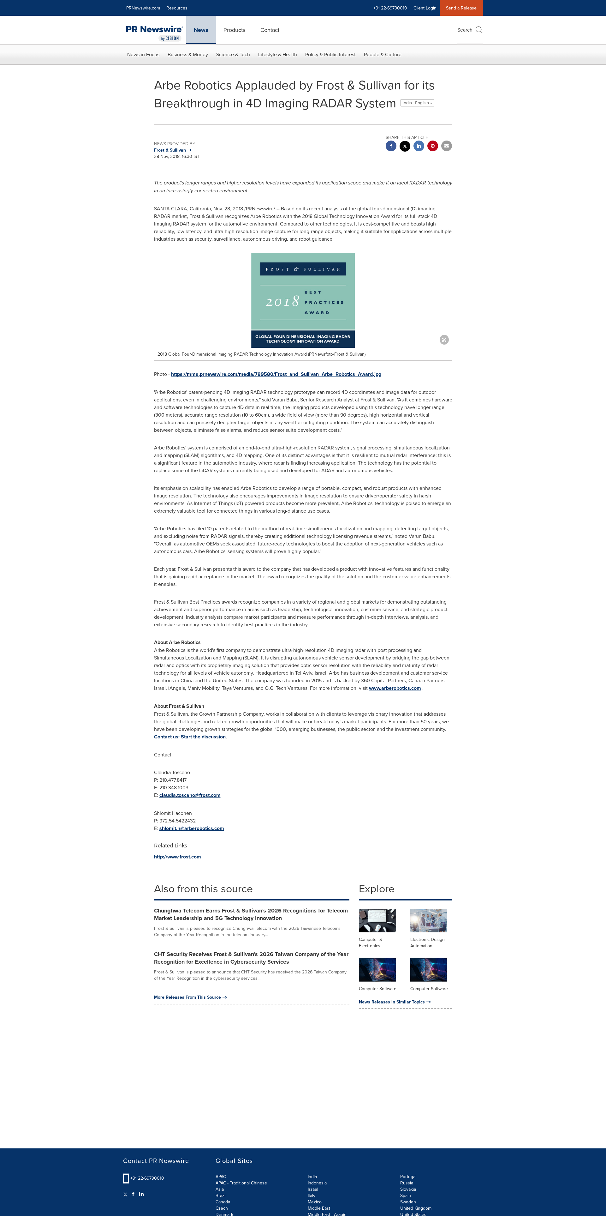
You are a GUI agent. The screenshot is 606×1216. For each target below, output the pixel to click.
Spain (405, 1195)
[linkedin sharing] (418, 147)
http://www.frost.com (177, 856)
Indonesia (317, 1183)
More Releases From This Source (187, 997)
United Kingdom (415, 1208)
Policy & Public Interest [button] (330, 54)
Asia (220, 1189)
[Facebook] (133, 1194)
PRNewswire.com (143, 8)
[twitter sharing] (405, 147)
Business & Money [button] (188, 54)
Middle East (319, 1208)
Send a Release (461, 8)
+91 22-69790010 (147, 1178)
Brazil (221, 1195)
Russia (406, 1183)
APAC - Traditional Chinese (241, 1183)
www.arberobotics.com (395, 688)
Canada (223, 1202)
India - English (416, 102)
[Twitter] (126, 1194)
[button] (303, 300)
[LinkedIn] (141, 1194)
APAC (221, 1176)
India (312, 1176)
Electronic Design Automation (427, 942)
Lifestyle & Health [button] (277, 54)
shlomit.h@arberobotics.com (191, 828)
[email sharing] (446, 147)
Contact (269, 30)
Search (464, 29)
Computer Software (377, 988)
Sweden (408, 1202)
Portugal (408, 1176)
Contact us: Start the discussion (190, 736)
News (201, 30)
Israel (313, 1189)
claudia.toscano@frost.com (190, 795)
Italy (311, 1195)
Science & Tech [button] (233, 54)
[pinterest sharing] (432, 147)
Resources (176, 8)
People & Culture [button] (382, 54)
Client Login (425, 8)
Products (234, 30)
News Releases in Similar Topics (392, 1002)
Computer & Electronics (370, 942)
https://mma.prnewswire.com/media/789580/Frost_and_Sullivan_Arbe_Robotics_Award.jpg (276, 374)
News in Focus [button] (143, 54)
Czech (222, 1208)
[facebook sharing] (391, 147)
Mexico (315, 1202)
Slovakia (408, 1189)
